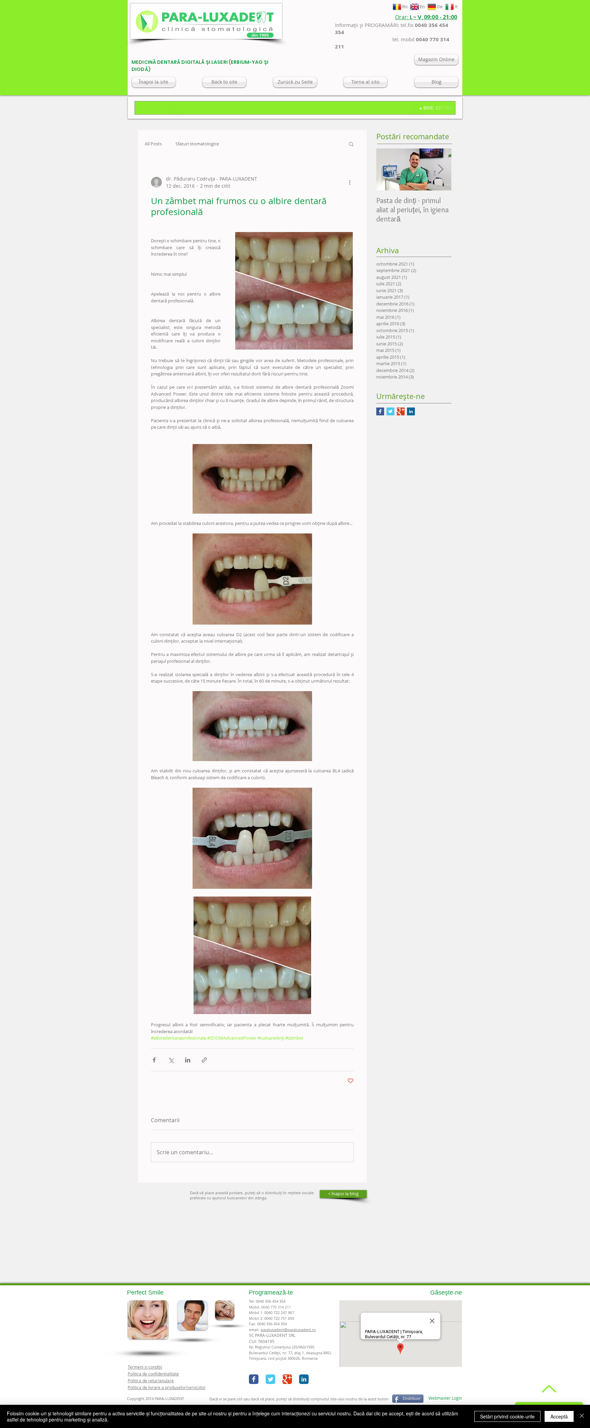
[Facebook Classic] (253, 1379)
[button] (351, 143)
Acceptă (559, 1416)
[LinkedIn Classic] (304, 1379)
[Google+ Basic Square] (401, 411)
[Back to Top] (548, 1389)
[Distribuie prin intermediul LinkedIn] (187, 1060)
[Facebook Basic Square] (380, 411)
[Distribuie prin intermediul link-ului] (204, 1060)
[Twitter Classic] (270, 1379)
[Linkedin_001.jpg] (411, 411)
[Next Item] (440, 169)
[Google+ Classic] (287, 1379)
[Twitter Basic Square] (390, 411)
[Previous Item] (387, 169)
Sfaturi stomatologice (197, 144)
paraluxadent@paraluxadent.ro (288, 1329)
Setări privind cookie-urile (507, 1416)
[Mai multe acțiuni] (350, 182)
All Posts (153, 144)
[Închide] (582, 1416)
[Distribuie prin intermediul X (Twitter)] (171, 1060)
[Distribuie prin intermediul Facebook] (154, 1060)
